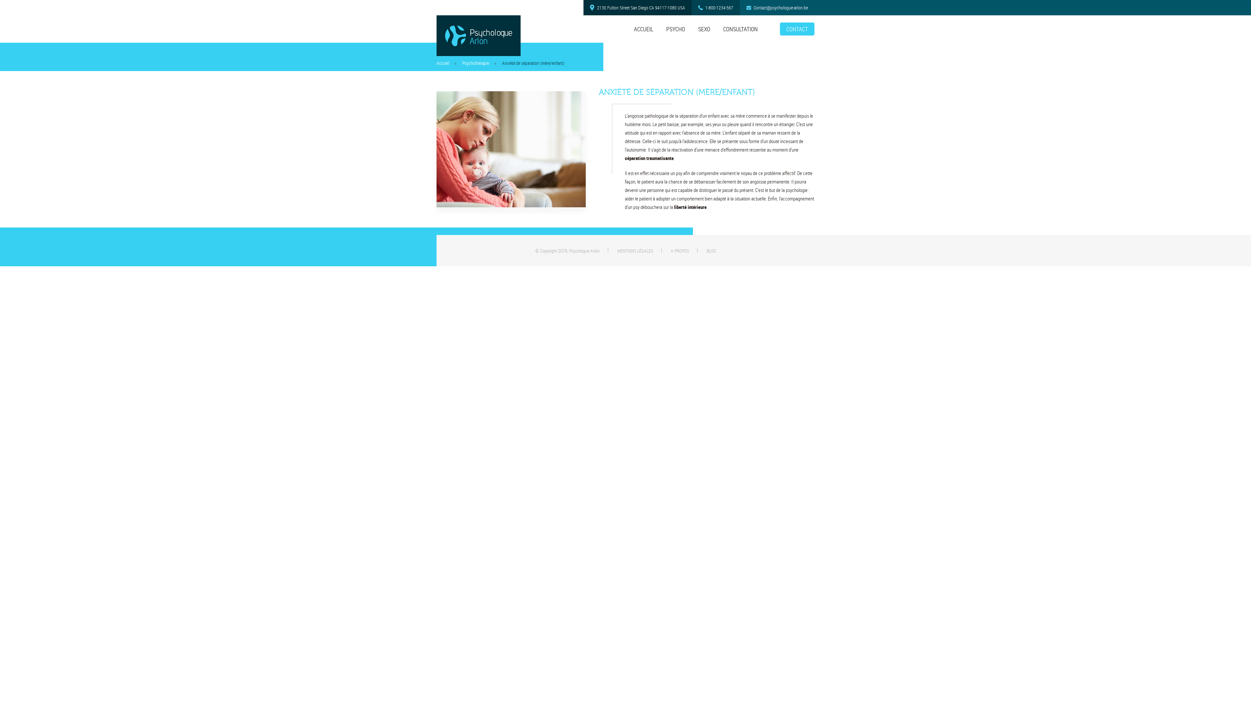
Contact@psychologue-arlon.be (781, 8)
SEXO (704, 29)
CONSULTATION (740, 29)
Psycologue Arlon (584, 251)
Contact (797, 29)
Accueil (643, 29)
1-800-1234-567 (719, 8)
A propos (680, 251)
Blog (711, 251)
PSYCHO (675, 29)
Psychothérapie (475, 63)
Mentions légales (635, 251)
